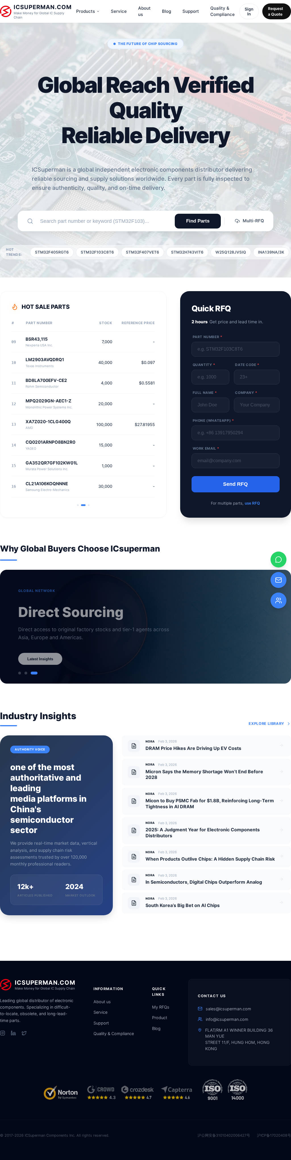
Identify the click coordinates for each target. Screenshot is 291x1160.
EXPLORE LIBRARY (266, 723)
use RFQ (252, 503)
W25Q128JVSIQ (230, 252)
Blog (166, 11)
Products (85, 11)
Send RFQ (235, 484)
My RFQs (160, 1007)
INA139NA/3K (271, 252)
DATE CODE (247, 365)
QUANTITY (204, 365)
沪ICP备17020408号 (274, 1135)
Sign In (249, 11)
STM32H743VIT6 (187, 252)
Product (159, 1017)
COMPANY (246, 392)
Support (190, 11)
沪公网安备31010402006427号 (224, 1135)
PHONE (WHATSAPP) (213, 420)
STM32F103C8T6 (97, 252)
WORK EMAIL (206, 448)
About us (144, 11)
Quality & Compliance (222, 11)
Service (119, 11)
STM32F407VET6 (142, 252)
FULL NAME (205, 392)
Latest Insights (40, 659)
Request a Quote (275, 11)
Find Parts (197, 221)
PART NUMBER (208, 337)
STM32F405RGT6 (52, 252)
